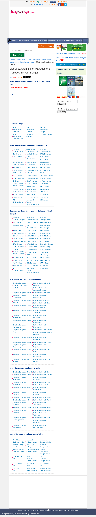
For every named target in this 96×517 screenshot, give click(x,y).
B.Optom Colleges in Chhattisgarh (39, 296)
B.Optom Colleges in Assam (22, 293)
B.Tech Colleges (31, 244)
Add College (43, 1)
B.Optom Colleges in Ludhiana (19, 393)
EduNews (44, 40)
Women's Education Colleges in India (31, 459)
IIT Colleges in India (17, 464)
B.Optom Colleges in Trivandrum (39, 404)
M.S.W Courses (18, 194)
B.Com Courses (18, 162)
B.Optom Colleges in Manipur (42, 330)
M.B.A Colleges (45, 255)
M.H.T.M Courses (31, 192)
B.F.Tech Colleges (45, 233)
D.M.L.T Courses (18, 178)
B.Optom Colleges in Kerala (22, 320)
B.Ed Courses (44, 162)
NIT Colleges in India (18, 469)
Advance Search (47, 46)
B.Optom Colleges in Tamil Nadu (41, 351)
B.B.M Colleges (45, 225)
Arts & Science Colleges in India (18, 441)
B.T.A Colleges (17, 244)
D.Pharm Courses (32, 178)
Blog (56, 40)
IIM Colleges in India (31, 464)
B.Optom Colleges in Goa (41, 303)
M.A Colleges (30, 255)
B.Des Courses (31, 162)
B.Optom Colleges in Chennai (42, 375)
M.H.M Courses (18, 192)
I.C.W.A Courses (31, 181)
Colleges (14, 40)
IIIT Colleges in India (44, 464)
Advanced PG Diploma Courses (32, 150)
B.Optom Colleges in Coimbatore (39, 389)
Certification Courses (46, 175)
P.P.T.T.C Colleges (32, 266)
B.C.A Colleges (45, 228)
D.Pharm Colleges (32, 247)
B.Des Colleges (31, 230)
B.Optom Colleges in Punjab (42, 342)
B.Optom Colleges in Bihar (41, 293)
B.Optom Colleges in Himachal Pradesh (39, 307)
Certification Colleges (46, 244)
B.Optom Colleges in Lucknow (39, 393)
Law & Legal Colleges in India (31, 446)
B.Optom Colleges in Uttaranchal (39, 355)
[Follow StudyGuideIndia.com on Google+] (62, 4)
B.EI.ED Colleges (18, 233)
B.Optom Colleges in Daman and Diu (22, 301)
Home (12, 60)
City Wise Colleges (46, 134)
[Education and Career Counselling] (71, 45)
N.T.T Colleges (44, 263)
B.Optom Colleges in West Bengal (41, 360)
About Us (26, 510)
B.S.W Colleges (31, 241)
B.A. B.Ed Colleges (32, 222)
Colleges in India (21, 60)
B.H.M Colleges (18, 236)
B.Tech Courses (31, 175)
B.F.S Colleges (31, 233)
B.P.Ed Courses (45, 170)
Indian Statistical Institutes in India (31, 469)
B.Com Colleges (18, 230)
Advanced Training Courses (45, 150)
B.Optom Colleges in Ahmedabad (19, 383)
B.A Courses (17, 154)
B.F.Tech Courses (45, 165)
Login (58, 1)
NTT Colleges (17, 266)
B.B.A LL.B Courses (30, 158)
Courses (19, 40)
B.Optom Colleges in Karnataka (39, 316)
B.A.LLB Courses (45, 154)
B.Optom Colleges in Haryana (22, 310)
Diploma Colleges (45, 247)
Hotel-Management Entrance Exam (18, 137)
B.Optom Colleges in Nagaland (39, 338)
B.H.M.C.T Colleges (32, 236)
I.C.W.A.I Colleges (45, 249)
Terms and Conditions (56, 510)
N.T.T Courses (44, 194)
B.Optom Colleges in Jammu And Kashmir (22, 316)
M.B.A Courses (44, 186)
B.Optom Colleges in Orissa (22, 342)
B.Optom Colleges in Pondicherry (19, 346)
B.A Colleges (17, 222)
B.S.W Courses (31, 173)
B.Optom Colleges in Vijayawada (19, 426)
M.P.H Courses (44, 192)
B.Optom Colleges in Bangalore (39, 378)
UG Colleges (44, 268)
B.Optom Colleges (32, 239)
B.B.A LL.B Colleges (30, 226)
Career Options (25, 40)
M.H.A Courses (44, 189)
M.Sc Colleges (31, 263)
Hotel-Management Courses (30, 130)
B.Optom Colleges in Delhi (41, 300)
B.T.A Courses (17, 175)
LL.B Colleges (44, 252)
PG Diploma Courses (18, 201)
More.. (73, 40)
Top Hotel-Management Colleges (44, 130)
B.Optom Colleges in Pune (41, 382)
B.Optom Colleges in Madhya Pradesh (42, 333)
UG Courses (44, 200)
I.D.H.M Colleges (31, 252)
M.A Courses (30, 186)
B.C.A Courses (44, 159)
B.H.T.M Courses (45, 167)
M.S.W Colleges (18, 263)
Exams (31, 40)
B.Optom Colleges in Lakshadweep (39, 321)
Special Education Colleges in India (45, 469)
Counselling (62, 40)
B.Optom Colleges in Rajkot (22, 407)
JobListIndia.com (38, 4)
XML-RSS (74, 510)
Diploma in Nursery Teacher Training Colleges (18, 252)
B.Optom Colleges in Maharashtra (19, 326)
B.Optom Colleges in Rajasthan (39, 346)
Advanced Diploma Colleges (19, 219)
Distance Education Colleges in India (45, 459)
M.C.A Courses (31, 189)
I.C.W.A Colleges (31, 249)
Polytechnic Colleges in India (45, 446)
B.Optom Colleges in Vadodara (39, 414)
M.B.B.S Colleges (18, 257)
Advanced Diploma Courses (18, 150)
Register (65, 1)
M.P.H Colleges (45, 260)
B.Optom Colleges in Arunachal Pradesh (39, 289)
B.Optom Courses (32, 170)
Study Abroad (37, 40)
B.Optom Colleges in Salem (42, 407)
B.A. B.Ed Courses (32, 154)
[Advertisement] (60, 22)
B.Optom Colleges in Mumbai (22, 372)
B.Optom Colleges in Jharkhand (39, 311)
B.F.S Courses (30, 165)
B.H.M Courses (18, 167)
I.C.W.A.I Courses (45, 181)
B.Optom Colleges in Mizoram (22, 337)
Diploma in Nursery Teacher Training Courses (18, 183)
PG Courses (44, 197)
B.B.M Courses (44, 157)
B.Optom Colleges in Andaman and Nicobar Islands (20, 285)
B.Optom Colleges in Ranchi (42, 400)
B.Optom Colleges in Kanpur (42, 410)
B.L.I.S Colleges (18, 239)
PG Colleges (44, 266)
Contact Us (34, 510)
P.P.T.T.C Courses (31, 197)
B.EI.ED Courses (18, 165)
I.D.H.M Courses (31, 184)
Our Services (79, 40)
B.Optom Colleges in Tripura (22, 354)
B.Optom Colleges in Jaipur (22, 387)
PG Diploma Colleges (19, 269)
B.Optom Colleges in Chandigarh (19, 296)
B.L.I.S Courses (18, 170)
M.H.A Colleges (45, 257)
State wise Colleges (29, 135)
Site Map (67, 510)
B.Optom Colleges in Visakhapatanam (19, 419)
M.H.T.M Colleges (32, 260)
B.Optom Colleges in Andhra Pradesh (42, 284)
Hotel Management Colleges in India (32, 451)
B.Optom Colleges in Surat (41, 385)
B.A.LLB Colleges (45, 222)
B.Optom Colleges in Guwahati (19, 404)
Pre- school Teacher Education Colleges (32, 270)
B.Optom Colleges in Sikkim (22, 350)
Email (15, 77)
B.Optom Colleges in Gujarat (22, 306)
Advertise (31, 1)
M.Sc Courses (30, 194)
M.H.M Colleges (18, 260)
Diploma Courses (45, 178)
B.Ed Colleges (44, 230)
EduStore (68, 40)
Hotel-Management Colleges (37, 60)
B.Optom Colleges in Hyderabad (19, 378)
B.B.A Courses (17, 157)
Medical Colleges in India (18, 446)
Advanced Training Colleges (45, 219)
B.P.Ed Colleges (45, 239)
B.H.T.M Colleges (45, 236)
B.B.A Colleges (18, 225)
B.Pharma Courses (19, 173)
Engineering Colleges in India (31, 441)
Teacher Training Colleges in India (18, 451)
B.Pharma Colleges (19, 241)
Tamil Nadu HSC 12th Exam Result (68, 54)
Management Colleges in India (45, 441)
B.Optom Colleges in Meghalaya (39, 326)
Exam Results (51, 40)
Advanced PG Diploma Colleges (32, 219)
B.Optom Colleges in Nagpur (22, 397)
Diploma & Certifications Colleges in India (45, 452)
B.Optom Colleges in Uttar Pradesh (21, 360)
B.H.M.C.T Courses (32, 167)
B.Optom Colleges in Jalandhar (19, 411)
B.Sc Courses (44, 173)
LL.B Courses (44, 184)
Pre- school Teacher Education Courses (32, 202)
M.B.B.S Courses (18, 189)
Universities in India (17, 458)
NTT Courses (17, 197)
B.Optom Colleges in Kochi (41, 418)
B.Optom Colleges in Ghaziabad (39, 421)
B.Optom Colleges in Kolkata (22, 375)
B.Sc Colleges (44, 241)
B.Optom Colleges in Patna (21, 400)
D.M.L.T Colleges (18, 247)
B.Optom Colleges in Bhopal (42, 397)
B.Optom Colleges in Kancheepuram (39, 426)
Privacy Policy (43, 510)
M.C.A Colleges (31, 257)
